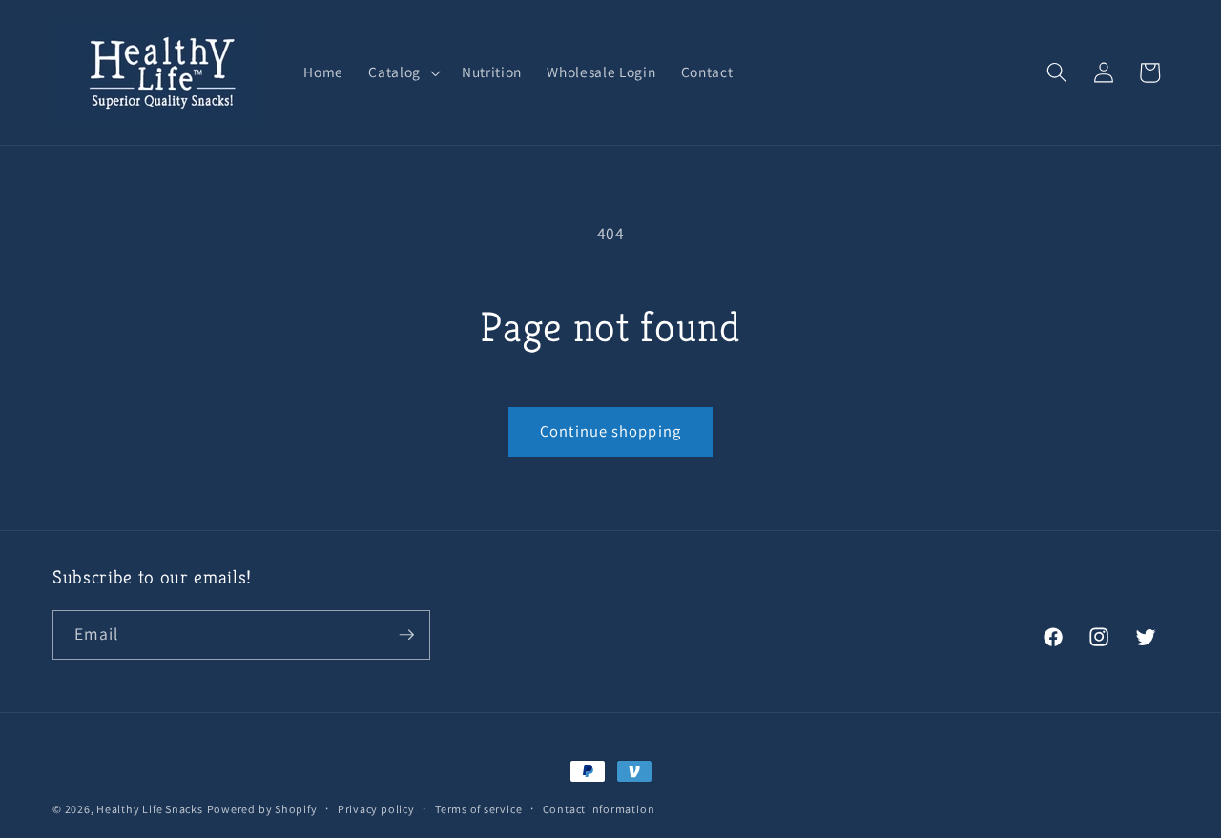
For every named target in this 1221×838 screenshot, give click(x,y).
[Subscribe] (406, 635)
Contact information (599, 809)
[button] (402, 72)
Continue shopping (610, 430)
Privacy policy (376, 809)
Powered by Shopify (262, 809)
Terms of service (478, 809)
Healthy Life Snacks (149, 809)
